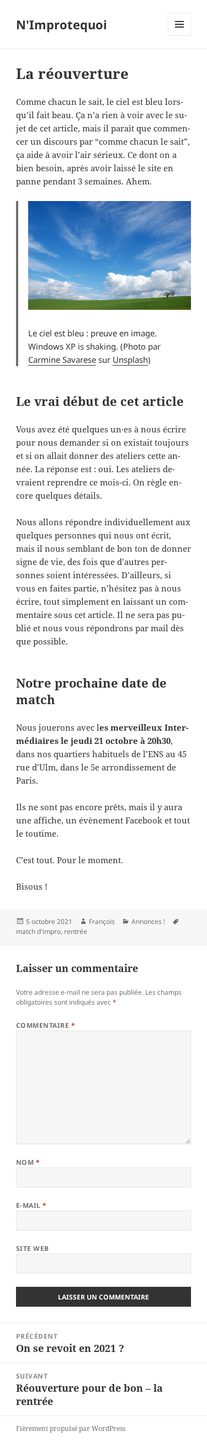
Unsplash (130, 359)
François (102, 921)
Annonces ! (148, 921)
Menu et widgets (179, 35)
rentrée (75, 931)
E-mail (31, 1205)
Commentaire (45, 1025)
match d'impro (38, 931)
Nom (28, 1162)
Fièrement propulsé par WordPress (70, 1428)
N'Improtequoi (61, 24)
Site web (32, 1248)
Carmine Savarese (62, 359)
